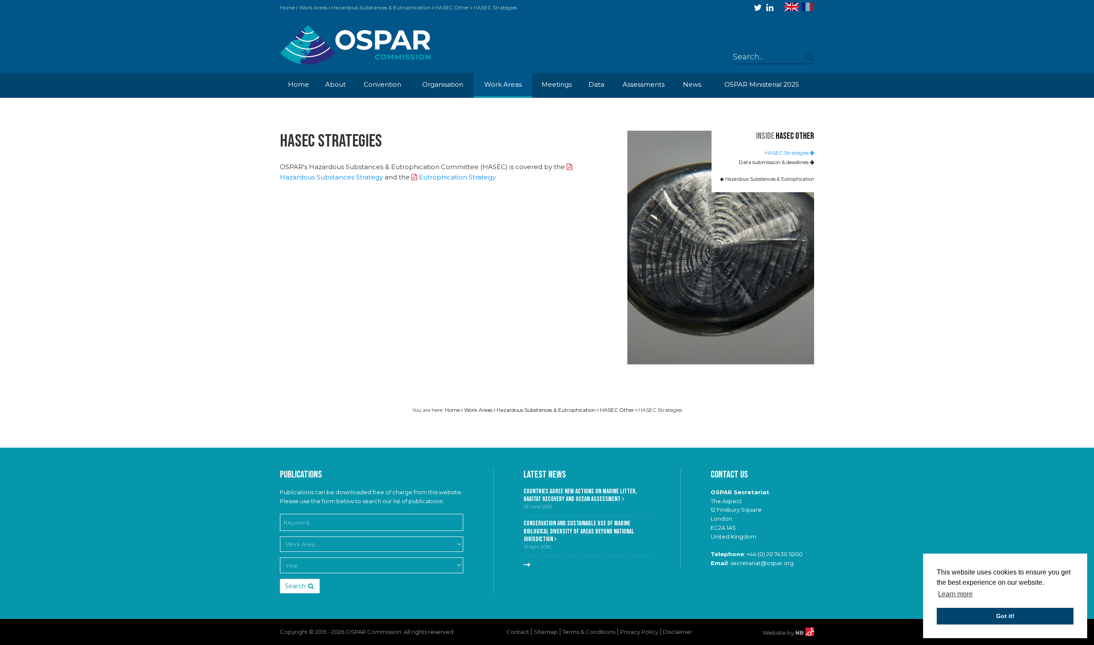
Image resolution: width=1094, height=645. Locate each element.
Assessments (644, 84)
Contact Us (729, 475)
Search (295, 586)
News (692, 84)
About (335, 84)
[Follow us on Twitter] (758, 8)
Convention (382, 84)
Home (287, 7)
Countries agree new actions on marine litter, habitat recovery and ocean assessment (580, 495)
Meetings (556, 84)
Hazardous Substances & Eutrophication (381, 7)
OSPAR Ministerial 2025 (761, 84)
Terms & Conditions (588, 631)
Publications (301, 475)
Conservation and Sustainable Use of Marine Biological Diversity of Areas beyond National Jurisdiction (578, 531)
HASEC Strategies (787, 153)
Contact (517, 631)
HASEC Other (452, 7)
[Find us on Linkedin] (769, 8)
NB (800, 632)
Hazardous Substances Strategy (331, 177)
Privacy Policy (639, 631)
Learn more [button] (955, 594)
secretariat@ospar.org (762, 563)
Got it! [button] (1005, 616)
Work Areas (313, 7)
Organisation (442, 84)
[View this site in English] (792, 7)
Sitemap (546, 631)
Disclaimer (677, 631)
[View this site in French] (807, 7)
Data (596, 84)
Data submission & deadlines (774, 162)
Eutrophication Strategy (457, 177)
